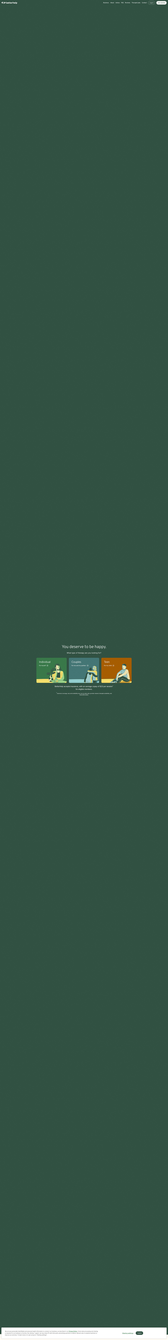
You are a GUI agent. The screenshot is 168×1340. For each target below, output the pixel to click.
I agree (139, 1333)
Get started (161, 3)
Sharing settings (127, 1333)
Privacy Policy (73, 1331)
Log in (151, 3)
